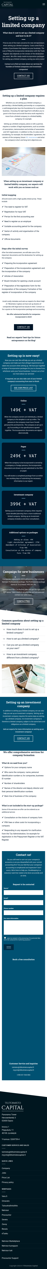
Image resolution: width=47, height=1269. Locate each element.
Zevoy (4, 1224)
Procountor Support (10, 1258)
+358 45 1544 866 (23, 1075)
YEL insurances (31, 137)
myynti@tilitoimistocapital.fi (23, 1070)
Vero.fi (4, 1196)
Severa (5, 1219)
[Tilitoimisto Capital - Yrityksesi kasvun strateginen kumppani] (14, 4)
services (38, 592)
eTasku (5, 1233)
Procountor (6, 1215)
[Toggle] (4, 629)
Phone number (9, 908)
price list (28, 592)
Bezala (5, 1229)
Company (6, 1168)
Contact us (35, 371)
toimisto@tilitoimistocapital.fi (23, 1067)
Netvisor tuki (7, 1250)
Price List (6, 1177)
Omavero (6, 1201)
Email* (6, 898)
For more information (11, 918)
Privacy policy (8, 1182)
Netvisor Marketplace (11, 1241)
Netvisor (5, 582)
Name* (6, 888)
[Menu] (43, 4)
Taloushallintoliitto (10, 1206)
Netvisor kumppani (10, 1246)
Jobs (4, 1173)
